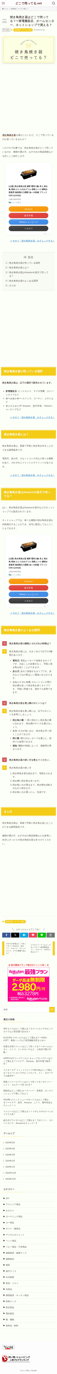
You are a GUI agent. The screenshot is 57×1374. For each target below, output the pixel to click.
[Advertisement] (28, 95)
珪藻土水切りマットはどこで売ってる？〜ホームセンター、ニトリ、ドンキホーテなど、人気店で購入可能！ (28, 1049)
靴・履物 (10, 1319)
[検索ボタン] (53, 3)
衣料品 (9, 1289)
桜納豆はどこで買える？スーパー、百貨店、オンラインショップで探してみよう (28, 1092)
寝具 (8, 1265)
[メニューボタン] (3, 3)
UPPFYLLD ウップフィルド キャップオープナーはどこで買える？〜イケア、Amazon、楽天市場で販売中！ (27, 1061)
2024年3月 (10, 1155)
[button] (6, 935)
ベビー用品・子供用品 (16, 1247)
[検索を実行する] (52, 1009)
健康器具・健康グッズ (16, 1253)
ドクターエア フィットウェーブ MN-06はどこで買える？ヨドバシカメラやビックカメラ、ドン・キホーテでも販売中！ (28, 1073)
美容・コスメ (12, 1283)
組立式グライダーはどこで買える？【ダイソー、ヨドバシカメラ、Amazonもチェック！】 (28, 1121)
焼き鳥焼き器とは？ (19, 267)
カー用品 (10, 1223)
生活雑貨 (10, 1277)
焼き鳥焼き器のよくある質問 (23, 280)
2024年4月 (10, 1149)
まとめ (12, 285)
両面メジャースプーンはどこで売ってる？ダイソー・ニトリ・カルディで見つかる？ (28, 1083)
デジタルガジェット (15, 1235)
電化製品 (10, 1313)
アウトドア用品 (13, 1204)
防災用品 (10, 1307)
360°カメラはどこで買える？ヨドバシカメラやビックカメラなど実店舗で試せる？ (28, 1030)
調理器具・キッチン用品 (23, 30)
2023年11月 (10, 1179)
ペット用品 (11, 1241)
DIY (7, 1198)
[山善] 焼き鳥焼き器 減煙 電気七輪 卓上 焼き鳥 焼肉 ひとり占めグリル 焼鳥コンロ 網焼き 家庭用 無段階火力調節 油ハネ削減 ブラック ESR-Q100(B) (28, 191)
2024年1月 (10, 1167)
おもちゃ (10, 1210)
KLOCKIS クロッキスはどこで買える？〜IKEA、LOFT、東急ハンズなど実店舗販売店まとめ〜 (26, 1039)
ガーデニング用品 (14, 1216)
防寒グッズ (11, 1301)
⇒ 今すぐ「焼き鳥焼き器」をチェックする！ (32, 241)
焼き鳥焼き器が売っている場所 (24, 263)
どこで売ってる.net (28, 3)
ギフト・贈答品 (13, 1229)
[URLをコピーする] (50, 935)
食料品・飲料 (12, 1326)
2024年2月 (10, 1161)
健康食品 (10, 1259)
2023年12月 (10, 1173)
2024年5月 (10, 1142)
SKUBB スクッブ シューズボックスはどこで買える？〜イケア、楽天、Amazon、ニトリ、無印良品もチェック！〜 (27, 1103)
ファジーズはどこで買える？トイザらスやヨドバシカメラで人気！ (28, 1112)
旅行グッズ (11, 1271)
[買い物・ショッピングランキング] (16, 1361)
